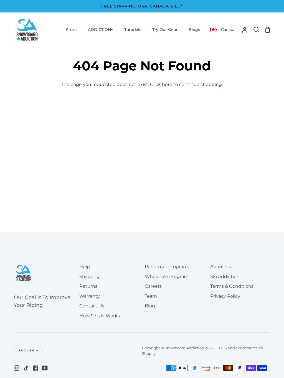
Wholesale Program (167, 276)
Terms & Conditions (231, 286)
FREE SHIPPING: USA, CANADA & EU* (142, 6)
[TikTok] (26, 368)
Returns (88, 286)
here (167, 84)
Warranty (89, 296)
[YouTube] (45, 368)
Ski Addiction (225, 276)
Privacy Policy (225, 296)
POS (223, 348)
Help (84, 266)
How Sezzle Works (99, 316)
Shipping (89, 276)
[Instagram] (16, 368)
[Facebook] (35, 368)
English (26, 350)
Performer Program (166, 266)
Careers (153, 286)
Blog (150, 306)
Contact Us (91, 306)
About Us (220, 266)
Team (151, 296)
